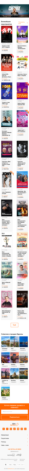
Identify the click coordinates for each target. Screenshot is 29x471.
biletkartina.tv (14, 451)
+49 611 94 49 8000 (14, 449)
